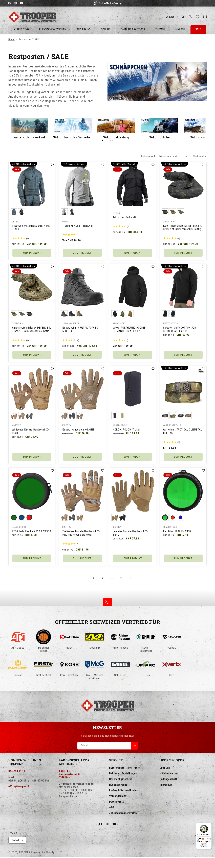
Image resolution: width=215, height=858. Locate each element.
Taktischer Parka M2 (124, 217)
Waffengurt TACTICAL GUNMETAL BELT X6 (182, 431)
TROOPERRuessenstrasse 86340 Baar (69, 774)
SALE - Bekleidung (116, 137)
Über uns (165, 767)
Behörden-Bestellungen (123, 773)
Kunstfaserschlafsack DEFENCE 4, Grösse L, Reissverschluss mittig (31, 329)
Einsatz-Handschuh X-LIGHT (78, 429)
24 (121, 578)
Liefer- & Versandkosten (123, 790)
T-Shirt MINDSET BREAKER (78, 225)
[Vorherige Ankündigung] (69, 3)
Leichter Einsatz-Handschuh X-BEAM (130, 533)
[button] (182, 16)
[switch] (204, 845)
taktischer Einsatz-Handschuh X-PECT (30, 431)
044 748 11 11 (16, 771)
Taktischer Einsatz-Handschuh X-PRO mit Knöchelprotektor (81, 533)
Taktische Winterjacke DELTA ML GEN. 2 (31, 227)
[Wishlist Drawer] (197, 16)
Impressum (166, 784)
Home (11, 39)
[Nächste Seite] (130, 578)
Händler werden (169, 773)
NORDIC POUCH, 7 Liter (126, 429)
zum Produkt (32, 252)
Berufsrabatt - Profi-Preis (124, 767)
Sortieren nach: (148, 156)
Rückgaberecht (118, 784)
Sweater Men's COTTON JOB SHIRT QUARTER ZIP (179, 329)
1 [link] (85, 577)
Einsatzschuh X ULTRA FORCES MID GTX (80, 329)
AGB (111, 807)
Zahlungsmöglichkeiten (123, 813)
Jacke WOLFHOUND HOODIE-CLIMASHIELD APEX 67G (129, 329)
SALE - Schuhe (159, 137)
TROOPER (24, 852)
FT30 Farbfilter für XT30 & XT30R (31, 531)
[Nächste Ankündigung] (146, 3)
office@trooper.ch (19, 786)
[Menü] (210, 825)
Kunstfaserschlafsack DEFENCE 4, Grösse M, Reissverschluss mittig (182, 227)
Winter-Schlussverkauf (29, 137)
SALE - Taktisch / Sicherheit (73, 137)
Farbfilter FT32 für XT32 (177, 531)
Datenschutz (116, 801)
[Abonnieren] (134, 746)
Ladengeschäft (168, 779)
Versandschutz (117, 796)
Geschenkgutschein (120, 779)
